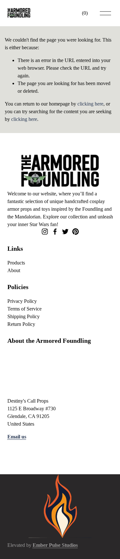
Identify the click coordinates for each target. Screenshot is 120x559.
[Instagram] (45, 231)
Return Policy (21, 324)
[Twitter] (65, 231)
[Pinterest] (75, 231)
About (13, 270)
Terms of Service (24, 308)
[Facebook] (55, 231)
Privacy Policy (22, 301)
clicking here (90, 103)
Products (16, 262)
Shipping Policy (23, 316)
